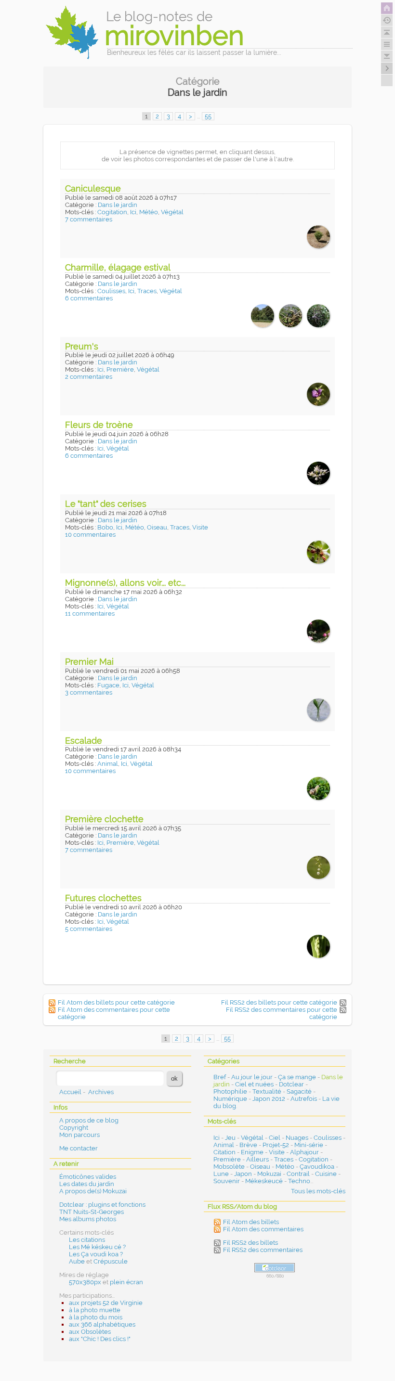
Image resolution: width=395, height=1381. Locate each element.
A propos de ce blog (88, 1120)
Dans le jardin (117, 204)
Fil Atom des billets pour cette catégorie (116, 1002)
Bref (219, 1077)
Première (120, 369)
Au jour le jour (252, 1077)
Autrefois (303, 1098)
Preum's (81, 346)
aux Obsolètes (90, 1331)
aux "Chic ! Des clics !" (100, 1338)
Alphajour (304, 1152)
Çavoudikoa (317, 1166)
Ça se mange (297, 1077)
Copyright (73, 1127)
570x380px (85, 1282)
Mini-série (308, 1145)
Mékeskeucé (264, 1181)
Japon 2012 (268, 1098)
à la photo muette (94, 1310)
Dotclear (291, 1084)
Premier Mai (89, 662)
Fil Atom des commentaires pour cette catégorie (114, 1013)
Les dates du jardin (86, 1183)
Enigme (252, 1152)
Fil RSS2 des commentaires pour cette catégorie (281, 1013)
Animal (107, 763)
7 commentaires (88, 219)
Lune (221, 1173)
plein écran (126, 1282)
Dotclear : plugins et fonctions (102, 1204)
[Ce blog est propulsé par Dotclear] (274, 1267)
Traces (147, 291)
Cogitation (112, 212)
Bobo (105, 527)
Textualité (266, 1091)
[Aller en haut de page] (387, 32)
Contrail (298, 1173)
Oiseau (157, 527)
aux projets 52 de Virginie (106, 1302)
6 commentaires (89, 298)
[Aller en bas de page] (387, 56)
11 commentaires (90, 613)
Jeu (230, 1137)
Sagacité (299, 1091)
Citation (224, 1152)
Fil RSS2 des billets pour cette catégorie (279, 1002)
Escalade (83, 741)
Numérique (230, 1098)
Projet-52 (276, 1145)
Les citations (87, 1239)
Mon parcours (79, 1134)
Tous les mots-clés (318, 1191)
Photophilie (230, 1091)
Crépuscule (110, 1261)
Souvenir (226, 1181)
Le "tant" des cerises (105, 504)
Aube (77, 1261)
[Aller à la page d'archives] (387, 20)
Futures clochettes (103, 898)
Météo (148, 212)
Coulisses (111, 291)
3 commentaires (88, 692)
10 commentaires (90, 534)
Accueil (70, 1092)
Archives (101, 1092)
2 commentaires (88, 376)
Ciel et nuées (254, 1084)
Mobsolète (229, 1166)
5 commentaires (88, 928)
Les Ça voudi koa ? (96, 1254)
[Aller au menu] (387, 44)
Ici (133, 212)
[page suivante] (387, 68)
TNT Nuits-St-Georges (91, 1211)
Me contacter (78, 1148)
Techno (299, 1181)
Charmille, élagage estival (118, 267)
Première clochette (104, 819)
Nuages (297, 1137)
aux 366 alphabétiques (102, 1324)
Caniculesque (93, 188)
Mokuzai (269, 1173)
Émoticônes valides (87, 1176)
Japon (243, 1173)
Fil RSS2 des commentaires (263, 1249)
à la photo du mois (95, 1317)
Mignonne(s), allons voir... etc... (125, 583)
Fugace (108, 685)
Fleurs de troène (99, 425)
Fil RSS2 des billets (250, 1242)
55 (208, 116)
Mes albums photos (87, 1219)
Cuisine (326, 1173)
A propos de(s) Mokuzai (93, 1191)
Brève (248, 1145)
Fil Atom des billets (251, 1222)
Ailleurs (257, 1159)
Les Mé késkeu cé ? (97, 1247)
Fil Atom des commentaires (263, 1229)
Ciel (274, 1137)
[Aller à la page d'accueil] (387, 8)
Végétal (172, 212)
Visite (200, 527)
